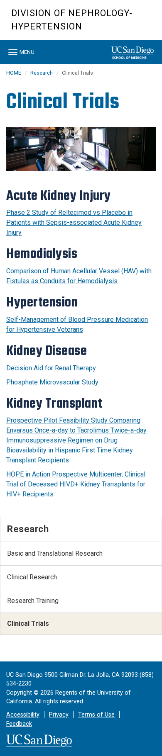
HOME (13, 73)
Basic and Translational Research (55, 553)
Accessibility (22, 714)
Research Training (33, 601)
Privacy (59, 714)
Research (41, 73)
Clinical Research (32, 577)
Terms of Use (96, 714)
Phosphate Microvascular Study (52, 382)
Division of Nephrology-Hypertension (72, 20)
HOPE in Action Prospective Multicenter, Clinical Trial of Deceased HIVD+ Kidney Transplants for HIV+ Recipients (75, 484)
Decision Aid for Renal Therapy (51, 368)
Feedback (19, 723)
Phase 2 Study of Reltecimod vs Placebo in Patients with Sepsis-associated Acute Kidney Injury (74, 222)
